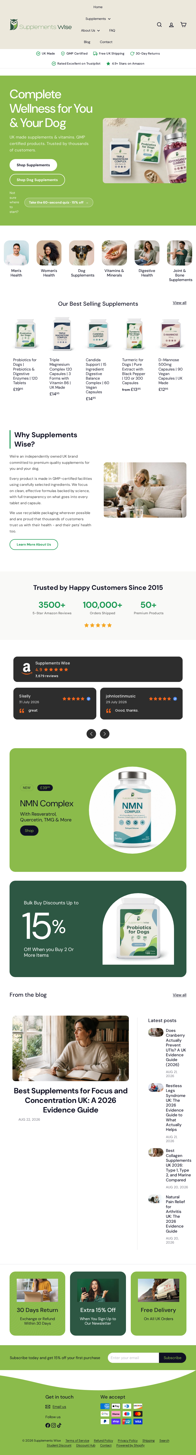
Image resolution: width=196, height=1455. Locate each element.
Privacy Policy (128, 1440)
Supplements (96, 19)
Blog (87, 42)
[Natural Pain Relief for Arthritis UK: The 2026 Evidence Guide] (155, 1199)
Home (98, 7)
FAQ (112, 30)
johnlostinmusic (121, 696)
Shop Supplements (33, 165)
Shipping (148, 1440)
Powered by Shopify (130, 1445)
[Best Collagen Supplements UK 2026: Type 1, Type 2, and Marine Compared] (155, 1152)
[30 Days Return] (37, 1290)
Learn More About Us (34, 544)
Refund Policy (103, 1440)
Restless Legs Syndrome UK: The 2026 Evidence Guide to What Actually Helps (175, 1107)
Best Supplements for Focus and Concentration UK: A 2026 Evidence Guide (70, 1100)
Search (164, 1440)
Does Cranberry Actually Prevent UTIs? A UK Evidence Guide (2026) (176, 1047)
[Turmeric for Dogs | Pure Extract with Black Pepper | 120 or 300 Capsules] (134, 361)
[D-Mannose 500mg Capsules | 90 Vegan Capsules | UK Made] (171, 361)
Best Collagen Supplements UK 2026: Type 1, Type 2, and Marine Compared (178, 1165)
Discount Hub (85, 1445)
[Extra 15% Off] (98, 1290)
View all (179, 302)
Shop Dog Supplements (37, 179)
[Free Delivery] (158, 1290)
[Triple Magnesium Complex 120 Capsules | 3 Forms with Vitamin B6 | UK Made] (62, 361)
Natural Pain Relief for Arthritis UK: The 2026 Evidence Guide (175, 1214)
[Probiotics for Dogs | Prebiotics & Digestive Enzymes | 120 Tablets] (25, 361)
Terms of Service (77, 1440)
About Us (88, 30)
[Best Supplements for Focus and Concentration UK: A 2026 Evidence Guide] (70, 1048)
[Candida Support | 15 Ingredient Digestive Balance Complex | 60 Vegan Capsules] (98, 361)
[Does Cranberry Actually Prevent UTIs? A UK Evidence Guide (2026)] (155, 1032)
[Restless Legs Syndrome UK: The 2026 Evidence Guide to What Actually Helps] (155, 1087)
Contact (106, 42)
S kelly (25, 696)
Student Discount (59, 1445)
